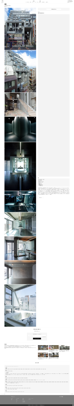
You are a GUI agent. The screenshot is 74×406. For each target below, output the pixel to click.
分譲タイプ (35, 374)
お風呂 (17, 374)
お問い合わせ (30, 399)
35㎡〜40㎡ (16, 391)
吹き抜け (55, 373)
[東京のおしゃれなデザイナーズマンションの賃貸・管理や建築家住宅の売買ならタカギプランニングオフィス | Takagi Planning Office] (2, 1)
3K (17, 385)
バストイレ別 (63, 373)
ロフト (44, 373)
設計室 (16, 399)
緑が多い (31, 373)
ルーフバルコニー (15, 374)
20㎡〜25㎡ (8, 391)
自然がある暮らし (37, 373)
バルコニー (12, 374)
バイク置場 (29, 373)
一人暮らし (26, 374)
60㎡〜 (23, 391)
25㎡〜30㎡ (11, 391)
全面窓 (22, 373)
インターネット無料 (43, 374)
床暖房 (65, 373)
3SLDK (21, 385)
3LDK (20, 385)
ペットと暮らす (23, 374)
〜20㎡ (6, 391)
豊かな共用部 (24, 373)
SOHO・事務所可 (32, 374)
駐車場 (26, 373)
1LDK (9, 385)
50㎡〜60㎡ (21, 391)
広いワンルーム (50, 373)
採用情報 (23, 399)
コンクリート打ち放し (10, 373)
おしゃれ (40, 374)
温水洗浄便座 (7, 374)
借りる (12, 398)
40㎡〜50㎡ (19, 391)
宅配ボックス (60, 373)
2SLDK (16, 385)
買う (11, 399)
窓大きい (20, 373)
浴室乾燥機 (67, 373)
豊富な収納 (9, 374)
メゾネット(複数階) (41, 373)
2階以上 (46, 373)
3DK (18, 385)
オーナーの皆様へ (17, 398)
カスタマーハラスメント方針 (31, 398)
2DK (13, 385)
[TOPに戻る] (72, 394)
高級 (38, 374)
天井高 (13, 373)
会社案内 (23, 398)
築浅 (7, 373)
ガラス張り (18, 373)
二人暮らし (29, 374)
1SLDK (11, 385)
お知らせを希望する (37, 338)
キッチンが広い (20, 374)
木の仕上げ (15, 373)
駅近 (32, 373)
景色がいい (34, 373)
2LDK (14, 385)
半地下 (52, 373)
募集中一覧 (40, 197)
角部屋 (47, 373)
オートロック (57, 373)
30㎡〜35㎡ (14, 391)
